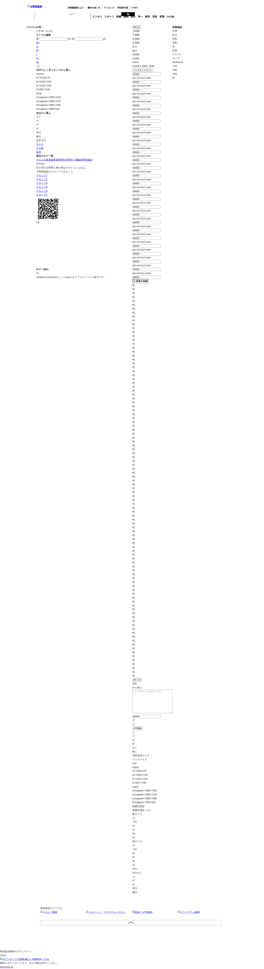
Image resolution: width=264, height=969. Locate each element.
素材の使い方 (94, 8)
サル (78, 16)
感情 (126, 16)
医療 (118, 16)
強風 (50, 159)
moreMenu (183, 16)
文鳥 (70, 16)
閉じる (136, 27)
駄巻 (38, 152)
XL (37, 62)
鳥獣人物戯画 (75, 159)
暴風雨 (57, 159)
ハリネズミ (86, 16)
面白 (133, 16)
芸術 (154, 16)
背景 (162, 16)
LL (37, 58)
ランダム (137, 70)
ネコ (62, 16)
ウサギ (47, 16)
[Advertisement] (13, 73)
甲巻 (31, 16)
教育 (147, 16)
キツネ (54, 16)
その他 (170, 16)
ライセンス (109, 8)
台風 (46, 159)
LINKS (134, 8)
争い (140, 16)
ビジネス (97, 16)
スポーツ (109, 16)
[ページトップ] (131, 922)
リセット (148, 70)
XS (37, 42)
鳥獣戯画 (87, 159)
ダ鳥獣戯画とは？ (75, 8)
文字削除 (137, 728)
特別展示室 (122, 8)
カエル (39, 16)
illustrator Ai (6, 966)
